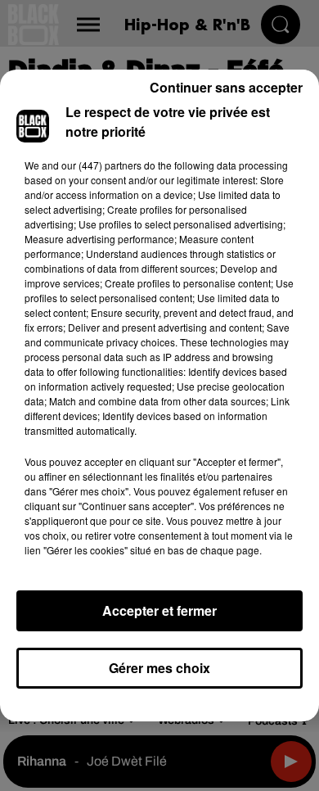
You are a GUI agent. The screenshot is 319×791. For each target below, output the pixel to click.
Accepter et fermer (159, 610)
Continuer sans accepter (226, 87)
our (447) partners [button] (101, 165)
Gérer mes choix (159, 667)
